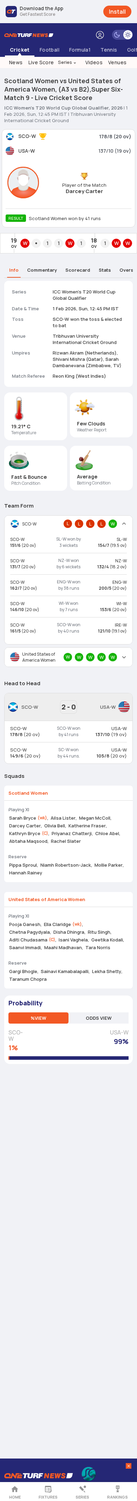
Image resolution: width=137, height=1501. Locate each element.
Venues (117, 62)
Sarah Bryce (22, 818)
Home (15, 1497)
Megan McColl (94, 818)
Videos (94, 62)
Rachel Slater (66, 841)
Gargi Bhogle (23, 971)
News (16, 62)
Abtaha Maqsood (28, 841)
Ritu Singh (99, 932)
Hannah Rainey (25, 872)
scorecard (77, 270)
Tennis (108, 49)
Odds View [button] (99, 1018)
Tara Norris (97, 947)
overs (126, 270)
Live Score (41, 62)
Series (67, 62)
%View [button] (38, 1018)
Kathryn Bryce (24, 833)
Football (49, 49)
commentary (42, 270)
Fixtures (48, 1497)
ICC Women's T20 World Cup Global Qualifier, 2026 (63, 108)
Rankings (117, 1497)
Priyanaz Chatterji (72, 833)
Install (117, 11)
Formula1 (80, 49)
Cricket (20, 49)
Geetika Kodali (107, 940)
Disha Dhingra (68, 932)
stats (105, 270)
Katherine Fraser (87, 825)
